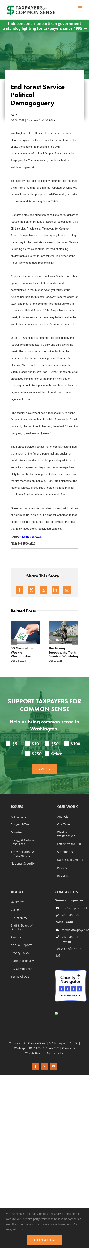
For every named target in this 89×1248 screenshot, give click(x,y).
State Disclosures (23, 961)
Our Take (63, 824)
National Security (23, 863)
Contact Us (68, 1048)
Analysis (63, 816)
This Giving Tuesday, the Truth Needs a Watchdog (63, 652)
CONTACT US (66, 891)
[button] (14, 642)
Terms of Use (20, 977)
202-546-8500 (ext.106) (71, 939)
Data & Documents (70, 860)
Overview (17, 902)
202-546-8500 (71, 915)
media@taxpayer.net (74, 930)
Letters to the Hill (69, 844)
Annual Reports (21, 945)
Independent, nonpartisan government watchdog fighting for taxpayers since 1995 (42, 26)
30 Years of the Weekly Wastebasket (22, 652)
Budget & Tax (20, 824)
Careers (16, 910)
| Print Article (47, 120)
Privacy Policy (20, 953)
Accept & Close (44, 1240)
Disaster (16, 832)
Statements (65, 852)
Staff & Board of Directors (22, 927)
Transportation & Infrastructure (22, 854)
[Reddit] (43, 590)
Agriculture (18, 816)
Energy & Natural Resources (23, 842)
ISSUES (17, 807)
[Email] (67, 590)
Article (14, 115)
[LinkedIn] (55, 590)
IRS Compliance (21, 969)
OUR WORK (67, 807)
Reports (62, 875)
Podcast (62, 868)
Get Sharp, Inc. (55, 1052)
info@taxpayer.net (74, 908)
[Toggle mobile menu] (80, 6)
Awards (16, 937)
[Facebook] (19, 590)
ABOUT (17, 892)
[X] (31, 590)
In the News (19, 917)
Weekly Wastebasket (66, 834)
